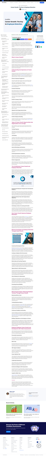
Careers (4, 448)
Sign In (38, 2)
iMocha (20, 447)
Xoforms (12, 450)
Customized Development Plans (5, 95)
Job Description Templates (31, 446)
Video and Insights (30, 441)
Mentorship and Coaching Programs (5, 101)
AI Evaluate (12, 449)
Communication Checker (14, 448)
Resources (24, 2)
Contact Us (4, 446)
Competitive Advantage (5, 52)
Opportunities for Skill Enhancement (5, 103)
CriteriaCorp (21, 442)
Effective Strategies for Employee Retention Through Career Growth (5, 92)
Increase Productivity (5, 46)
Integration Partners (5, 440)
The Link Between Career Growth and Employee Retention (4, 77)
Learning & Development (24, 5)
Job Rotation (3, 65)
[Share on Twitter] (37, 47)
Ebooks (28, 442)
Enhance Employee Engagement (4, 41)
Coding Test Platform (13, 441)
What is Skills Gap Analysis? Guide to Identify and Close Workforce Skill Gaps (31, 415)
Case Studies (4, 442)
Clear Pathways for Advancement (4, 106)
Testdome (21, 446)
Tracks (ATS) (12, 444)
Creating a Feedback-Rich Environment (5, 98)
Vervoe (20, 441)
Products (11, 2)
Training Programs (4, 63)
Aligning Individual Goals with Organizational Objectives (5, 84)
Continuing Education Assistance (5, 72)
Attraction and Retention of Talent (5, 44)
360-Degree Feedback (5, 131)
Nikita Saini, (23, 9)
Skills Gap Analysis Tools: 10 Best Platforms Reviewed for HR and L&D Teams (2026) (14, 415)
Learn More (42, 0)
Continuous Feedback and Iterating (5, 119)
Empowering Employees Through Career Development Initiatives (5, 80)
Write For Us (29, 447)
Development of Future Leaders (5, 48)
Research (28, 2)
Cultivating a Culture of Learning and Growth (5, 87)
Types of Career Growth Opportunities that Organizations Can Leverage (5, 61)
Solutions (16, 2)
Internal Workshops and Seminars (5, 69)
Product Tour (4, 441)
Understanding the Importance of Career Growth (5, 38)
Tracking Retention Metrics (4, 117)
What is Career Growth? (4, 36)
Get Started (42, 2)
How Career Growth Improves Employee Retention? (5, 89)
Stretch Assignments (5, 74)
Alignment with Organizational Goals (5, 55)
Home (19, 5)
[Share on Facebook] (39, 47)
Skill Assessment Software (14, 440)
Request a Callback (40, 42)
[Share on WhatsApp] (41, 47)
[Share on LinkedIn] (36, 47)
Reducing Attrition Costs (5, 114)
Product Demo (4, 447)
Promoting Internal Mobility (4, 109)
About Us (20, 2)
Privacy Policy (30, 395)
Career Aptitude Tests (5, 133)
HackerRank (21, 440)
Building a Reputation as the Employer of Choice (5, 122)
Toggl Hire (21, 448)
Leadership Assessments (5, 135)
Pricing (32, 2)
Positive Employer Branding (4, 57)
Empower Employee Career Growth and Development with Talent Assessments (4, 125)
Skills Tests (3, 129)
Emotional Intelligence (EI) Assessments (5, 137)
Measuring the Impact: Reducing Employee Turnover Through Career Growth (5, 112)
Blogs (28, 440)
